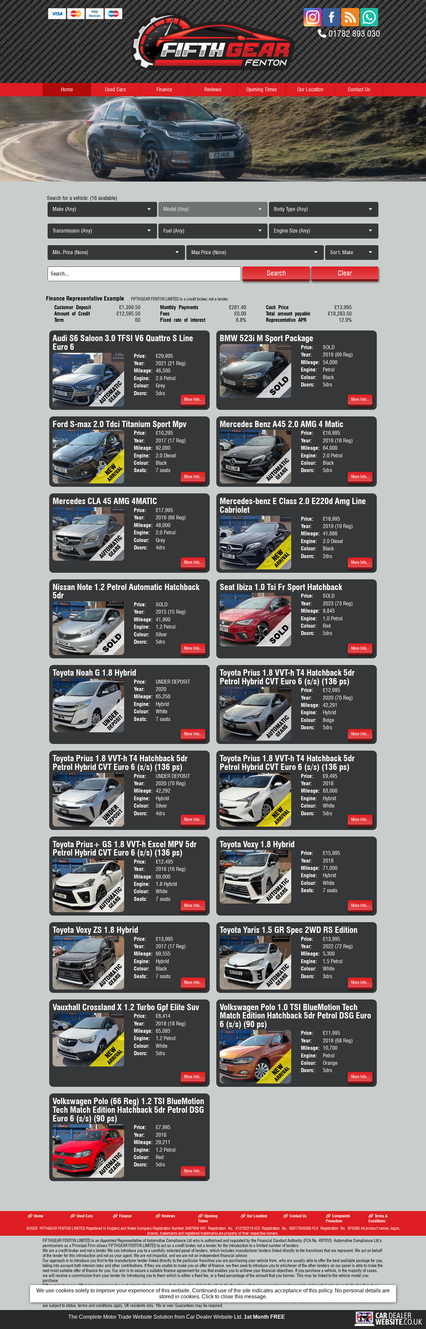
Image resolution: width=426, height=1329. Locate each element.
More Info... (193, 399)
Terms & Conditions (378, 1218)
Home (67, 89)
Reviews (212, 89)
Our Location (310, 89)
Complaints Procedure (338, 1218)
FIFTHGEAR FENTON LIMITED (62, 1228)
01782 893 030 (354, 33)
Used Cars (115, 89)
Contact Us (359, 89)
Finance (164, 89)
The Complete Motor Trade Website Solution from (176, 1317)
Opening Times (261, 89)
